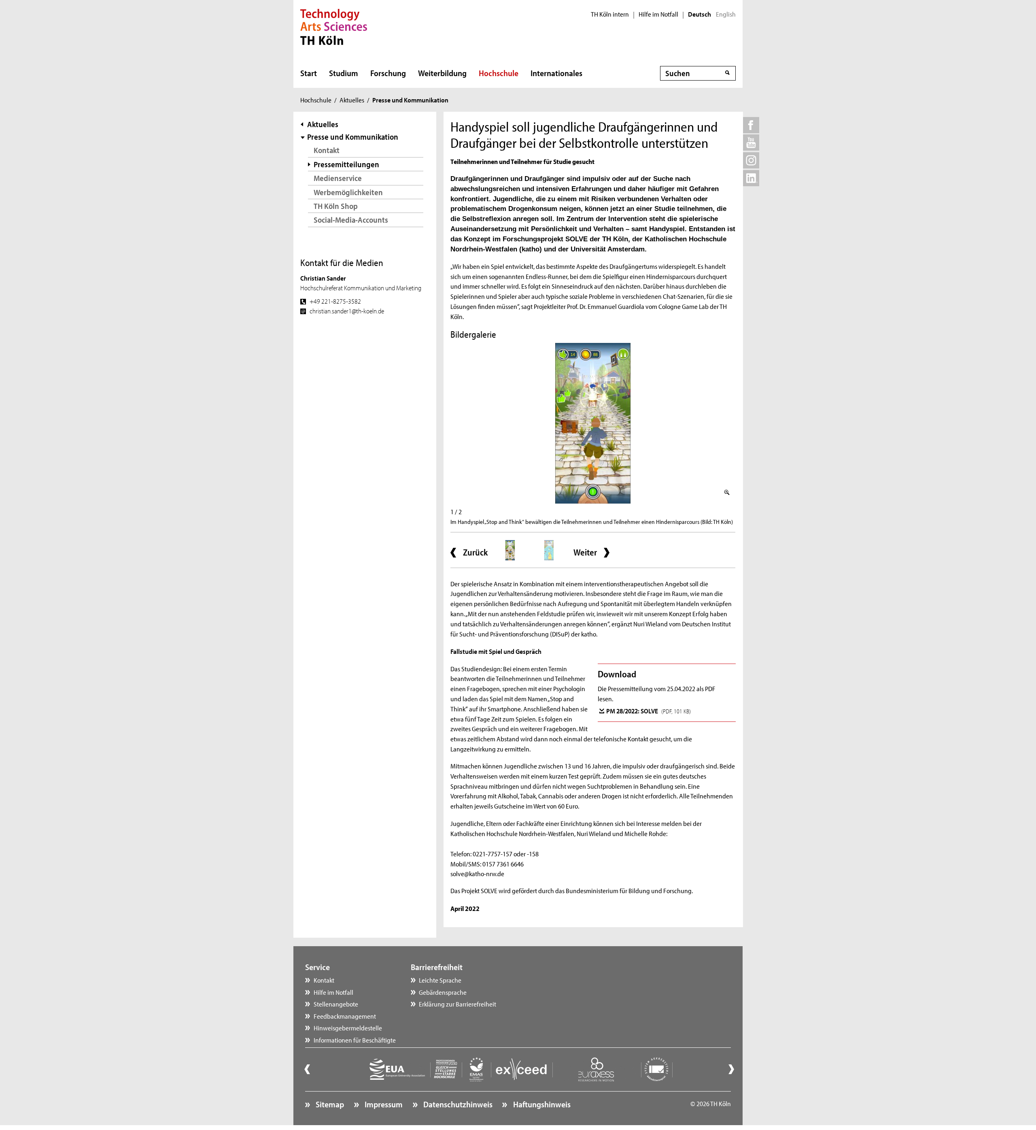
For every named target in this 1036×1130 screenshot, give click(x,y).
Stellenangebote (336, 1003)
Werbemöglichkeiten (348, 192)
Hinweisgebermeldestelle (348, 1027)
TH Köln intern (610, 14)
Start (308, 73)
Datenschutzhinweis (457, 1104)
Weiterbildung (442, 73)
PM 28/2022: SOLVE (648, 710)
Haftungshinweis (541, 1104)
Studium (343, 73)
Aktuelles (352, 99)
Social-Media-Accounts (351, 220)
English (726, 14)
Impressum (383, 1104)
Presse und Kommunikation (352, 137)
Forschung (388, 73)
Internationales (556, 73)
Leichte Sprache (440, 979)
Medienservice (338, 178)
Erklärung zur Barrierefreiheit (457, 1003)
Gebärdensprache (443, 991)
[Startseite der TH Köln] (333, 26)
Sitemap (329, 1104)
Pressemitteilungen (346, 164)
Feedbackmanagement (345, 1015)
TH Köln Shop (336, 206)
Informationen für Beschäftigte (355, 1039)
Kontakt (327, 150)
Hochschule (498, 73)
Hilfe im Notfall (658, 14)
